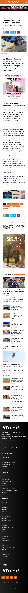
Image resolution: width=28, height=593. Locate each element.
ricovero (5, 208)
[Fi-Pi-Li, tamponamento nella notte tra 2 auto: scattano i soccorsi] (6, 324)
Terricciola (5, 552)
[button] (26, 2)
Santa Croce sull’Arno (9, 547)
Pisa (4, 287)
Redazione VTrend (10, 25)
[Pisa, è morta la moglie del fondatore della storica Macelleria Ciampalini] (6, 332)
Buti (3, 505)
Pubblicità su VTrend (8, 462)
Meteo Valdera (6, 481)
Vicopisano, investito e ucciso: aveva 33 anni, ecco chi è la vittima (17, 409)
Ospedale (12, 206)
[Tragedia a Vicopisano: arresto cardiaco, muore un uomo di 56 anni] (14, 356)
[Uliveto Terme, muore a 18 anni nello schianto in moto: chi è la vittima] (6, 307)
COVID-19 (4, 477)
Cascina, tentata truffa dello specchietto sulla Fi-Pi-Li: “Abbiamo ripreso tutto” (17, 380)
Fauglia (4, 523)
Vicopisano (5, 554)
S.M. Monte (5, 549)
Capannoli (5, 511)
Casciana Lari (6, 514)
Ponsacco (5, 536)
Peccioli (4, 534)
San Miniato (5, 545)
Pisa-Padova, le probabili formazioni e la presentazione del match (13, 291)
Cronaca (5, 309)
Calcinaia (5, 398)
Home (4, 14)
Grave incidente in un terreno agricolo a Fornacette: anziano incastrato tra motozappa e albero (8, 227)
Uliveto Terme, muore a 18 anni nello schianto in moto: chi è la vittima (17, 308)
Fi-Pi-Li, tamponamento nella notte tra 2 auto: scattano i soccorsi (18, 324)
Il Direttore (5, 460)
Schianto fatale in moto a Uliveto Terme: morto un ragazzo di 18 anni (17, 340)
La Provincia (6, 381)
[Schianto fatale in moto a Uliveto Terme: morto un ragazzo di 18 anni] (6, 340)
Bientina (4, 502)
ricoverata (17, 206)
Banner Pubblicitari (8, 464)
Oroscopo (5, 492)
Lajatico (4, 525)
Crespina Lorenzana (8, 520)
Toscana (9, 14)
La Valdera (5, 479)
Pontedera (5, 540)
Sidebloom (17, 588)
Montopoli (5, 529)
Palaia (4, 532)
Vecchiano (5, 556)
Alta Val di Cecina (7, 527)
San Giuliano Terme (8, 543)
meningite (16, 204)
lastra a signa (10, 204)
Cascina (4, 509)
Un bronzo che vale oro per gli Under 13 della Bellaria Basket (20, 225)
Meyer (21, 204)
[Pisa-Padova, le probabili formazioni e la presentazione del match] (14, 282)
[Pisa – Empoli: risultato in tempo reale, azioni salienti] (6, 417)
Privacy (4, 466)
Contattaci (5, 457)
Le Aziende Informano (8, 488)
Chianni (4, 518)
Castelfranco (6, 516)
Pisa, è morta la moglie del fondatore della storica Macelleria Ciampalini (17, 332)
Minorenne (6, 206)
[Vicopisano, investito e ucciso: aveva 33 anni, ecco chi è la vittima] (6, 409)
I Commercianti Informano (10, 490)
